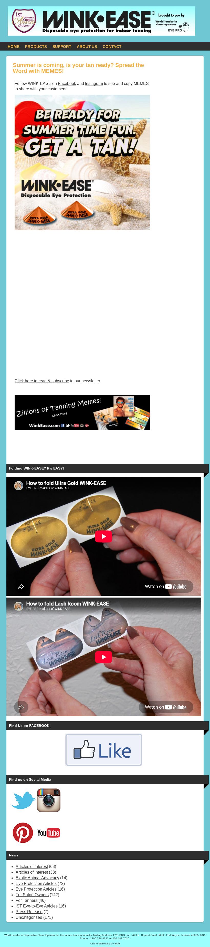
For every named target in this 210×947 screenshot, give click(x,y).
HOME (13, 46)
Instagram (94, 83)
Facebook (67, 83)
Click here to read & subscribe (42, 381)
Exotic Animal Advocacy (37, 878)
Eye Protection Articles (36, 883)
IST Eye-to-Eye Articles (37, 906)
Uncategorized (29, 917)
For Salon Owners (32, 895)
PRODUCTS (36, 46)
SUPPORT (61, 46)
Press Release (29, 912)
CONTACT (112, 46)
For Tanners (26, 900)
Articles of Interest (32, 866)
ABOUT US (87, 46)
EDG (117, 943)
